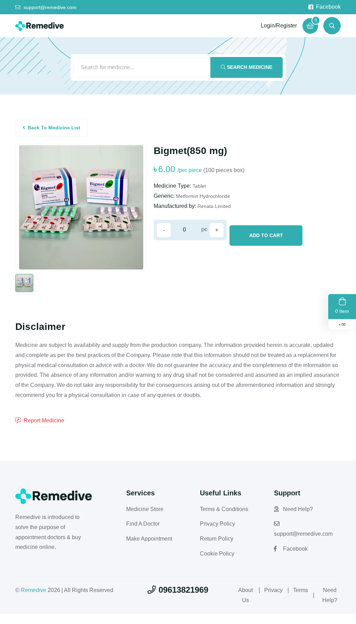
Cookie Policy (217, 554)
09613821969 (183, 589)
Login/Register (279, 26)
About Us (245, 595)
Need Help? (298, 509)
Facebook (328, 7)
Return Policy (216, 539)
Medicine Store (144, 509)
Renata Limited (214, 206)
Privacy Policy (217, 524)
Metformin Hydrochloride (203, 196)
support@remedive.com (50, 7)
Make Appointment (149, 539)
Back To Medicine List (54, 127)
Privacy (273, 590)
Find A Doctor (143, 524)
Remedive (33, 590)
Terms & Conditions (224, 509)
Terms (300, 590)
